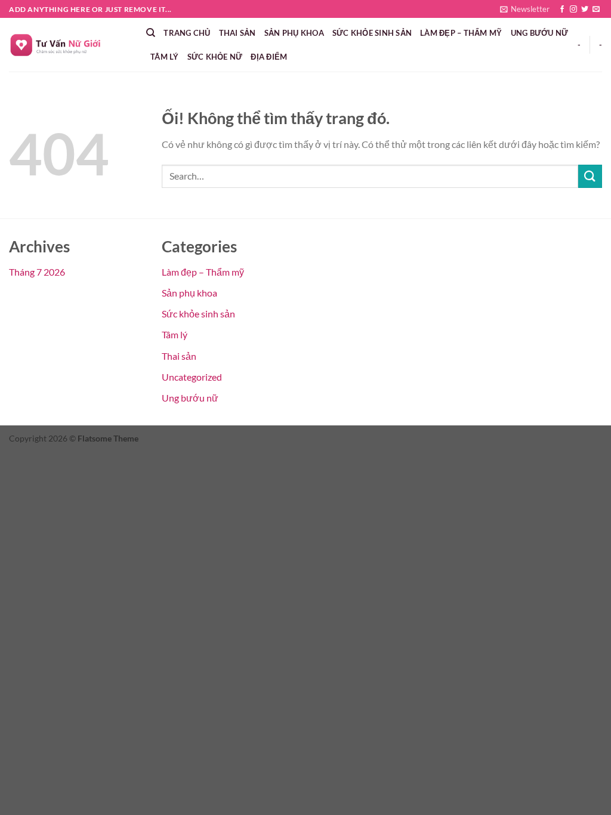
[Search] (150, 32)
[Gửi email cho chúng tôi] (596, 9)
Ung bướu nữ (540, 33)
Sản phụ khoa (294, 33)
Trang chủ (186, 33)
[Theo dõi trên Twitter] (584, 9)
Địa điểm (269, 56)
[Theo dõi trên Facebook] (562, 9)
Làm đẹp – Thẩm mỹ (461, 33)
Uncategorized (192, 376)
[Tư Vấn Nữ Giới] (68, 44)
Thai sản (237, 33)
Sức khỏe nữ (215, 56)
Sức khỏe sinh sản (372, 33)
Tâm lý (164, 56)
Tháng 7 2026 (37, 271)
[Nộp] (590, 176)
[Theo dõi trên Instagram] (573, 9)
